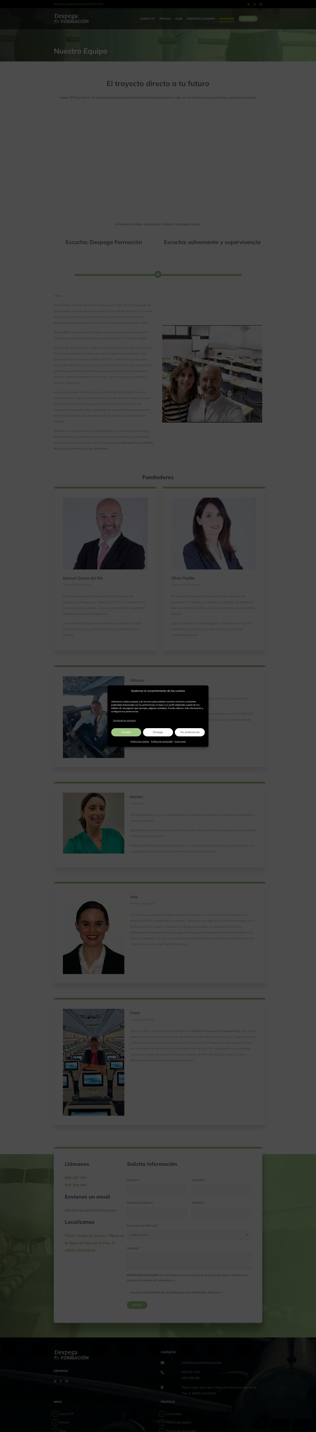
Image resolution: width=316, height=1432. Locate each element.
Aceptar (126, 732)
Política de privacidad (162, 741)
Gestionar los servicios (124, 720)
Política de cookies (139, 741)
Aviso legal (180, 741)
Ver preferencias (190, 732)
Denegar (158, 732)
